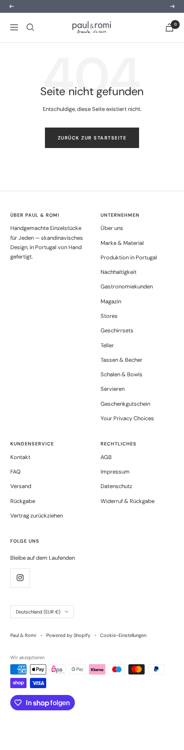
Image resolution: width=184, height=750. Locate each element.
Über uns (112, 228)
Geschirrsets (117, 330)
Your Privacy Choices (127, 418)
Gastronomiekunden (127, 286)
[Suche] (30, 27)
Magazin (111, 301)
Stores (109, 316)
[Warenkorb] (169, 27)
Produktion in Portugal (129, 257)
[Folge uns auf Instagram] (20, 577)
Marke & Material (122, 243)
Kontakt (20, 457)
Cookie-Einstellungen (123, 635)
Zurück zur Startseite (92, 138)
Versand (20, 486)
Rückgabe (22, 501)
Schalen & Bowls (121, 374)
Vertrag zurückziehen (36, 515)
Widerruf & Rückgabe (127, 501)
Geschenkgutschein (125, 403)
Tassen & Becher (121, 359)
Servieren (113, 388)
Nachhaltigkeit (119, 272)
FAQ (15, 471)
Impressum (115, 471)
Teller (107, 345)
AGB (106, 457)
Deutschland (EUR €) (38, 612)
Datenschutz (116, 486)
